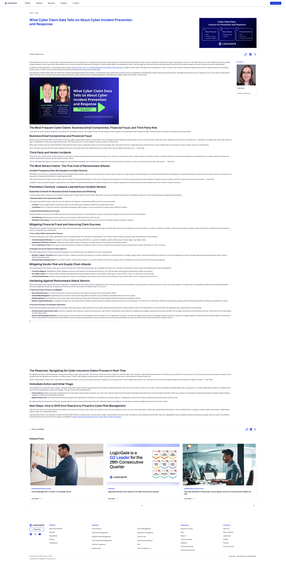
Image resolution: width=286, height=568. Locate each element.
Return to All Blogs (38, 429)
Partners (226, 543)
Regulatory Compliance (145, 532)
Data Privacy (141, 536)
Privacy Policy (232, 556)
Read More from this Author (244, 93)
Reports (183, 536)
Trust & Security (228, 546)
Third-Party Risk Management (102, 540)
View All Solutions (143, 548)
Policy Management (144, 529)
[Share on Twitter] (255, 54)
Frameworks (53, 543)
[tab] (142, 506)
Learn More (35, 498)
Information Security (241, 556)
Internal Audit (96, 548)
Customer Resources (188, 550)
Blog (37, 13)
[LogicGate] (11, 3)
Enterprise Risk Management (101, 536)
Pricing (51, 539)
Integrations (53, 536)
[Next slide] (254, 505)
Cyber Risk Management (100, 532)
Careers (225, 539)
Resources (51, 3)
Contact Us (37, 529)
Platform (28, 3)
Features (52, 532)
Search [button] (76, 3)
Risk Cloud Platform (55, 529)
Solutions (39, 3)
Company (63, 3)
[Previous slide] (32, 505)
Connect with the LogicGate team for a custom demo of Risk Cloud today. (96, 417)
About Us (226, 529)
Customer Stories (186, 539)
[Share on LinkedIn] (250, 54)
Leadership (227, 536)
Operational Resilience (145, 540)
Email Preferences (251, 556)
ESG (138, 544)
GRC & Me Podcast (187, 546)
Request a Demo (275, 3)
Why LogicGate (228, 532)
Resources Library (187, 529)
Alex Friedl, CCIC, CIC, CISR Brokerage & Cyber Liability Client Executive (99, 67)
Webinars (184, 543)
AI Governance (97, 529)
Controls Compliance (99, 544)
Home (31, 13)
